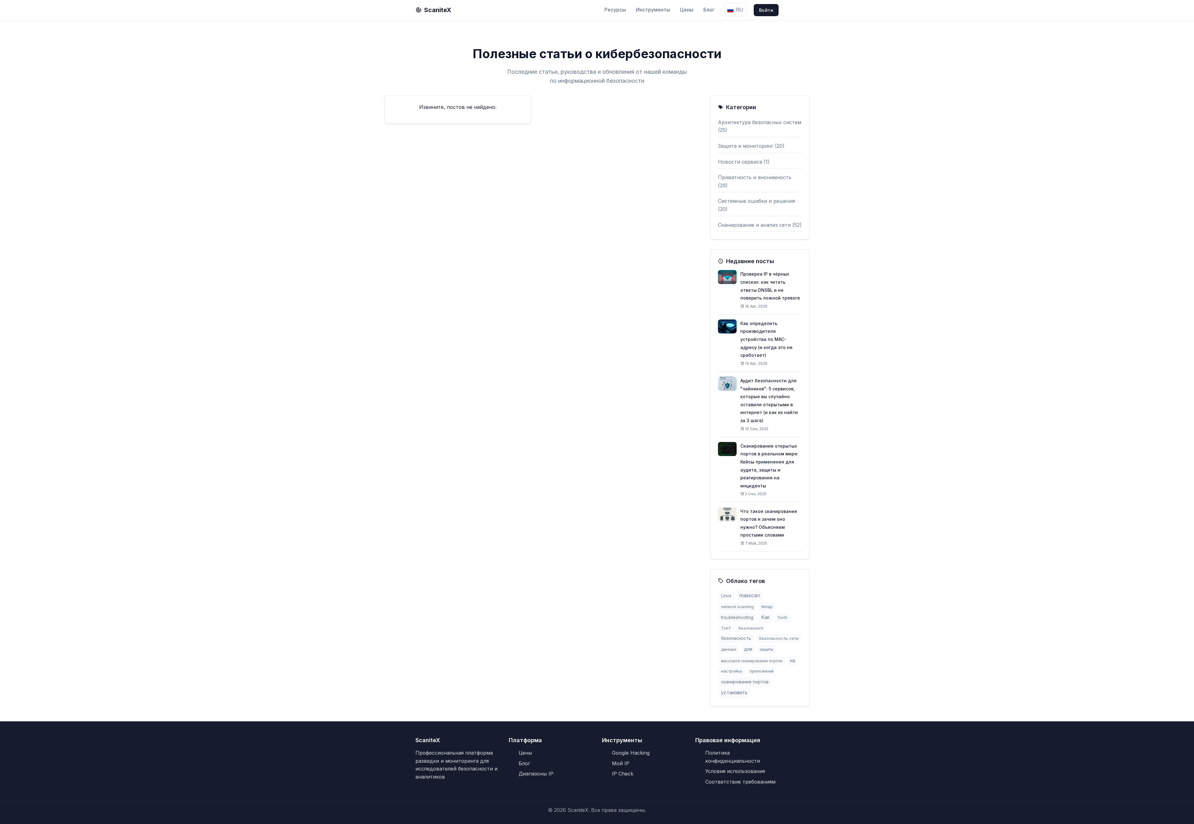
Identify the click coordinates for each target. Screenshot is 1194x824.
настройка (731, 671)
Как (765, 617)
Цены (686, 10)
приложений (762, 671)
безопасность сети (778, 638)
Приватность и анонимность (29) (754, 181)
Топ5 (782, 617)
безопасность (736, 638)
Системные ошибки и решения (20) (756, 205)
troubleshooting (737, 617)
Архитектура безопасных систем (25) (759, 126)
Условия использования (735, 771)
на (792, 660)
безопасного (750, 628)
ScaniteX (437, 10)
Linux (726, 595)
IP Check (622, 773)
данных (728, 649)
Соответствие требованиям (740, 782)
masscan (749, 595)
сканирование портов (745, 681)
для (748, 649)
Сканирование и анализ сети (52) (760, 225)
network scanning (737, 606)
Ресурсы (615, 10)
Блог (709, 10)
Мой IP (620, 763)
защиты (766, 649)
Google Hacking (631, 753)
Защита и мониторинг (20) (751, 146)
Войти (766, 10)
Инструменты (653, 10)
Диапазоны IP (536, 773)
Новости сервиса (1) (744, 162)
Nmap (767, 606)
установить (734, 693)
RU (739, 10)
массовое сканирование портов (751, 661)
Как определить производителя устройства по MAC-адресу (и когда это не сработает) (766, 339)
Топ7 (726, 628)
